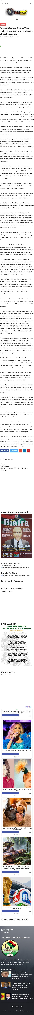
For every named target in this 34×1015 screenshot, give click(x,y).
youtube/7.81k (28, 922)
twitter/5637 (17, 922)
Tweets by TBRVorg (7, 591)
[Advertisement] (17, 607)
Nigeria (3, 24)
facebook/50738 (6, 922)
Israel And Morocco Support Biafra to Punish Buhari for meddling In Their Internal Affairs (22, 996)
